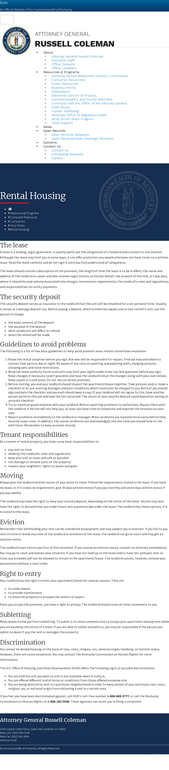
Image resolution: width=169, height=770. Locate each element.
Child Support (62, 123)
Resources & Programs (25, 213)
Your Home (18, 225)
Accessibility (160, 765)
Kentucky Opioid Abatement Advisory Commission (90, 76)
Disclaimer (159, 762)
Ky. (4, 2)
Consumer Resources (24, 217)
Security (158, 758)
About (48, 52)
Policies (158, 755)
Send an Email (8, 740)
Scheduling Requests (67, 154)
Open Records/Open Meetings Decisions (83, 138)
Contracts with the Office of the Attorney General (89, 103)
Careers (57, 158)
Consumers (18, 221)
